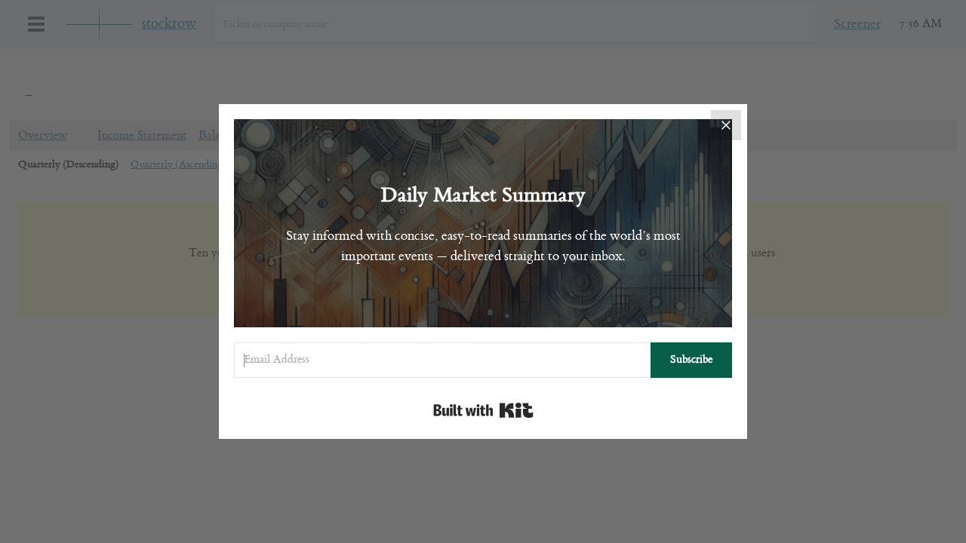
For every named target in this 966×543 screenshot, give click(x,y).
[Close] (726, 125)
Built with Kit (483, 410)
